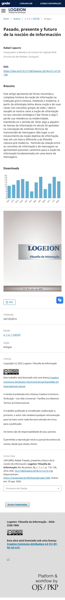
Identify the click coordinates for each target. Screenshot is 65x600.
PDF (10, 302)
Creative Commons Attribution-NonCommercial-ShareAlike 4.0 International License (31, 382)
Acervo (16, 18)
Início (6, 18)
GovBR (6, 3)
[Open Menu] (3, 10)
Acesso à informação (50, 4)
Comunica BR (26, 4)
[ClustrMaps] (8, 559)
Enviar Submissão (17, 504)
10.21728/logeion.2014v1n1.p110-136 (34, 470)
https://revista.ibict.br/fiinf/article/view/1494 (26, 477)
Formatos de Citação (16, 488)
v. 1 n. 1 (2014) (32, 18)
